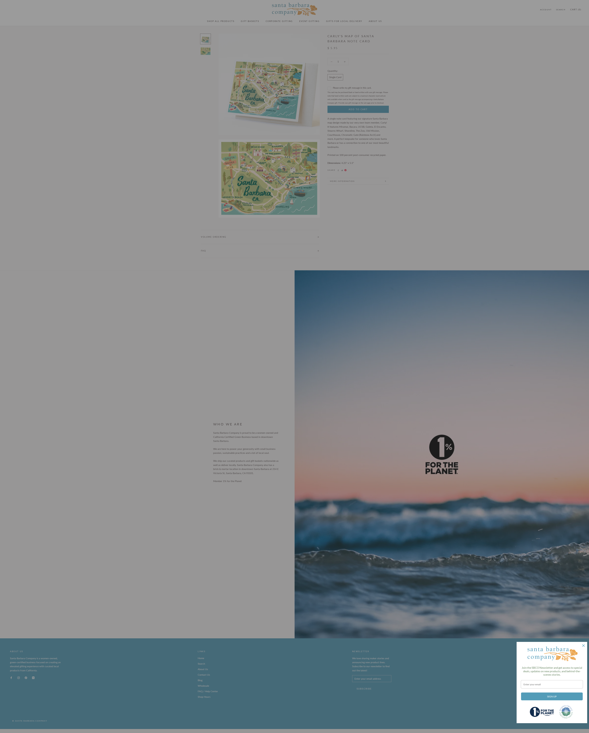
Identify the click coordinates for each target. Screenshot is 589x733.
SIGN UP (552, 696)
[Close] (583, 645)
